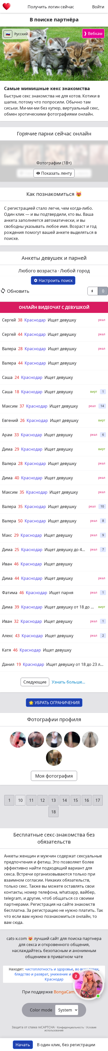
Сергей (9, 320)
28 (20, 348)
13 (53, 800)
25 (17, 549)
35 (22, 492)
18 (17, 391)
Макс (7, 535)
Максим (10, 406)
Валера (9, 348)
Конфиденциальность (70, 1027)
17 (97, 800)
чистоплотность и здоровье (49, 969)
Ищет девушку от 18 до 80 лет (73, 607)
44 (20, 334)
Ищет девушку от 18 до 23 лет (75, 664)
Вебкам (93, 33)
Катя (6, 650)
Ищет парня (61, 592)
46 (16, 564)
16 (86, 800)
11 (31, 800)
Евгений (10, 420)
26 (22, 420)
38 (20, 320)
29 (17, 449)
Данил (8, 664)
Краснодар (35, 320)
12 (42, 800)
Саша (7, 377)
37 (22, 406)
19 (18, 664)
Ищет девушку (62, 320)
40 (17, 478)
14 (64, 800)
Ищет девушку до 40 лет (68, 549)
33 (16, 435)
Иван (7, 564)
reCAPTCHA (47, 1027)
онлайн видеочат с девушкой (54, 307)
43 (17, 635)
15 (75, 800)
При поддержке (54, 992)
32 (16, 621)
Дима (7, 449)
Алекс (7, 635)
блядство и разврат (31, 974)
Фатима (9, 592)
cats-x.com (17, 938)
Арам (7, 435)
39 (17, 607)
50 (20, 521)
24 (17, 377)
